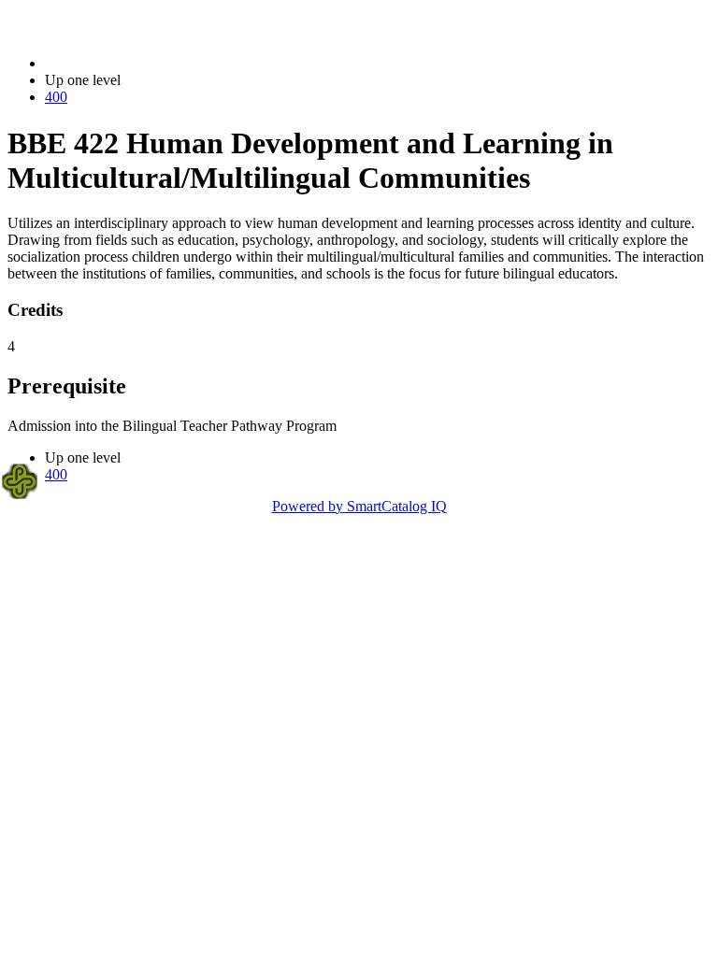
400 (56, 97)
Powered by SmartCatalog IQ (359, 506)
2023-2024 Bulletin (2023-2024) (141, 63)
